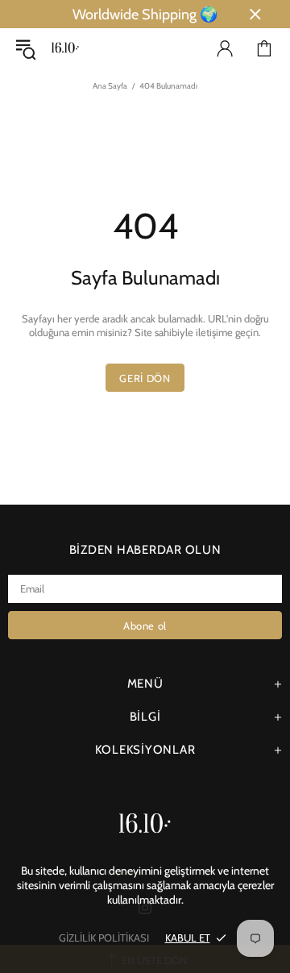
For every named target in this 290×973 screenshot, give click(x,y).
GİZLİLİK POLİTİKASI (104, 937)
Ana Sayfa (110, 86)
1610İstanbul (65, 48)
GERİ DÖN (144, 378)
